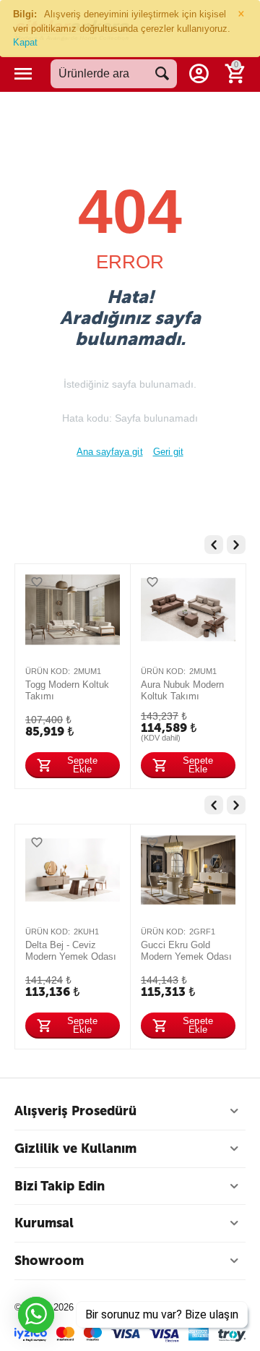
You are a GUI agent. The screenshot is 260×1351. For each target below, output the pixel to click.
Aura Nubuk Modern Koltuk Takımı (182, 690)
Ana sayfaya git (109, 451)
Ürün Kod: (47, 671)
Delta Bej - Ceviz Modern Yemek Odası (70, 950)
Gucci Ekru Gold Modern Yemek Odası (186, 950)
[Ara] (162, 73)
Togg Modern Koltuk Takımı (67, 690)
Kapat (25, 42)
